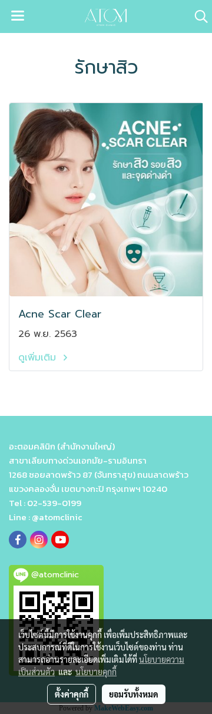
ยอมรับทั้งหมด (133, 694)
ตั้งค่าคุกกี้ (71, 694)
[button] (197, 16)
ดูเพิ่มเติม (38, 358)
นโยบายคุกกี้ (96, 671)
